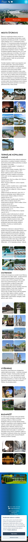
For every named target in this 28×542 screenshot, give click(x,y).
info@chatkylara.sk (15, 508)
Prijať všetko (14, 533)
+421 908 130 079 (14, 507)
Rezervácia (17, 20)
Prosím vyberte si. (12, 529)
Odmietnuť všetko (14, 537)
